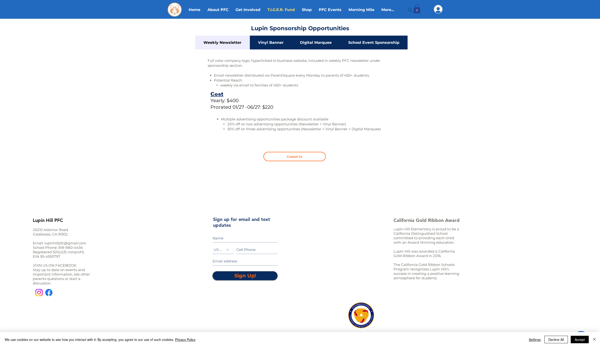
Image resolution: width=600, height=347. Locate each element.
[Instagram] (39, 292)
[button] (416, 8)
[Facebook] (49, 292)
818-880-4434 (70, 247)
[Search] (410, 10)
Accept (580, 339)
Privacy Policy (185, 339)
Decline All (556, 339)
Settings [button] (535, 339)
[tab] (222, 42)
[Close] (594, 339)
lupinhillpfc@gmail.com (65, 243)
